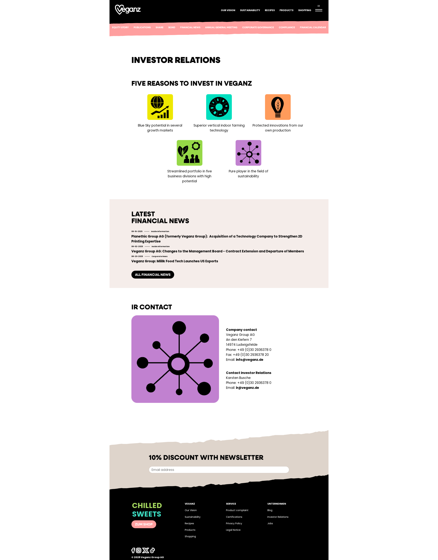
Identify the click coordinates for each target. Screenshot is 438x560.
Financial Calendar (313, 27)
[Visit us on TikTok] (145, 551)
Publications (142, 27)
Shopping (304, 10)
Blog (269, 510)
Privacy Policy (234, 523)
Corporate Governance (258, 27)
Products (286, 10)
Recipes (270, 10)
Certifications (234, 517)
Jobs (270, 523)
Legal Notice (233, 530)
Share (159, 27)
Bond (171, 27)
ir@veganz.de (247, 388)
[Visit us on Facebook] (133, 551)
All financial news (153, 275)
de (319, 6)
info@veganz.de (249, 360)
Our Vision (228, 10)
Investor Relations (277, 517)
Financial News (190, 27)
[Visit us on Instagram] (138, 551)
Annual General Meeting (221, 27)
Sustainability (250, 10)
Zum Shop (144, 524)
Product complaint (237, 510)
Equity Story (120, 27)
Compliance (287, 27)
